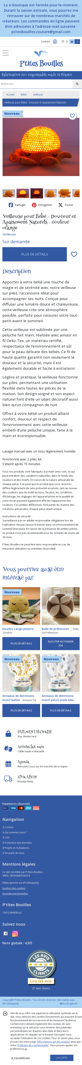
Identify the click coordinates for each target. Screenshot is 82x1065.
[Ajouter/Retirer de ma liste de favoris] (74, 254)
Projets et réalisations (16, 848)
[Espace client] (55, 41)
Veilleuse (9, 234)
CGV (6, 837)
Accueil (10, 94)
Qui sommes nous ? (15, 832)
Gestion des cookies (13, 888)
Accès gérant (69, 1003)
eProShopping (10, 1003)
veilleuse (38, 94)
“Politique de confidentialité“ (33, 1045)
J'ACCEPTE (61, 1057)
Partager (20, 205)
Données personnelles (15, 893)
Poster (68, 205)
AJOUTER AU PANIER (60, 643)
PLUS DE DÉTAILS (34, 254)
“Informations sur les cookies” (53, 1041)
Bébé (24, 94)
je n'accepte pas (20, 1057)
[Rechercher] (77, 84)
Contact (45, 41)
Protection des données (18, 842)
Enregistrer (44, 205)
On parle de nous (14, 853)
